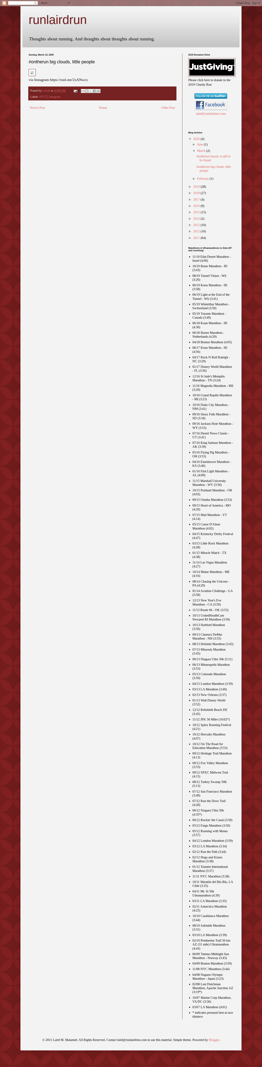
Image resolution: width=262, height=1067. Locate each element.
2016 (197, 206)
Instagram (55, 96)
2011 (197, 238)
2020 (197, 139)
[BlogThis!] (87, 91)
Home (103, 107)
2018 (197, 193)
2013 (197, 225)
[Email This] (83, 91)
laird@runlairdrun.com (211, 113)
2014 (197, 218)
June (200, 144)
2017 (197, 199)
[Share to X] (91, 91)
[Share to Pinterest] (98, 91)
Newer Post (37, 107)
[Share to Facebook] (95, 91)
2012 (197, 231)
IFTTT (43, 96)
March (201, 150)
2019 (197, 186)
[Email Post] (75, 90)
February (203, 178)
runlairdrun (58, 20)
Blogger (214, 1040)
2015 (197, 212)
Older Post (168, 107)
